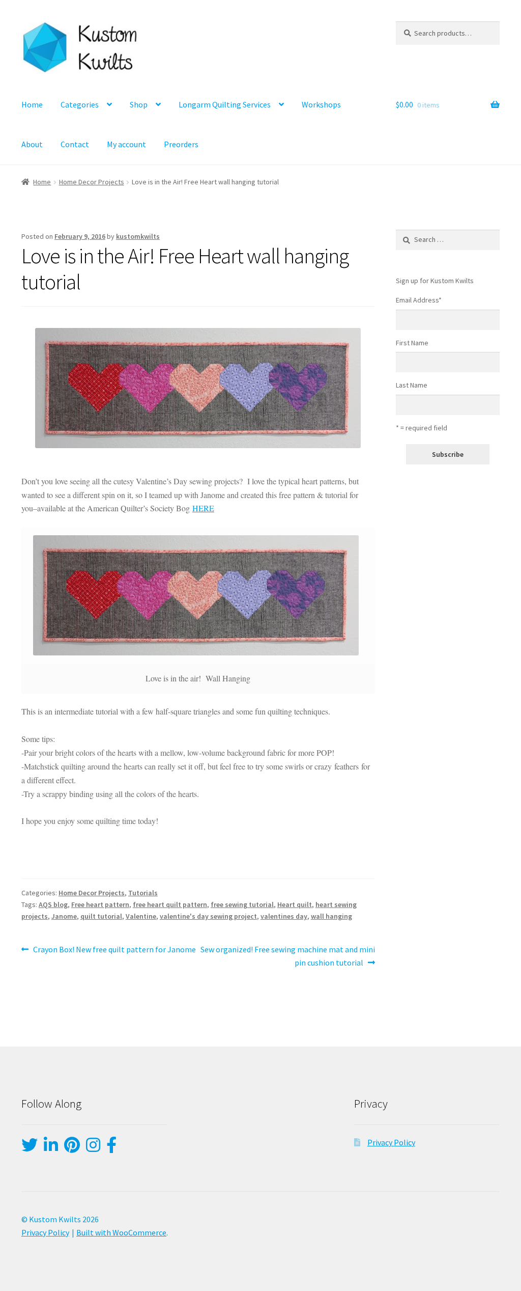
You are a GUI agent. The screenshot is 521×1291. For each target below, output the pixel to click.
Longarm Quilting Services (225, 104)
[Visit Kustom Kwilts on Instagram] (93, 1148)
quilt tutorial (101, 916)
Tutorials (143, 892)
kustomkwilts (138, 236)
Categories (80, 104)
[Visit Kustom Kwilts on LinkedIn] (51, 1148)
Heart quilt (294, 904)
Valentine (141, 916)
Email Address (419, 300)
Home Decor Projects (91, 181)
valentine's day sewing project (208, 916)
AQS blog (53, 904)
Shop (139, 104)
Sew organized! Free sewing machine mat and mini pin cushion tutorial (287, 956)
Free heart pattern (100, 904)
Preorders (181, 144)
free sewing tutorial (242, 904)
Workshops (321, 104)
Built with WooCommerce (121, 1232)
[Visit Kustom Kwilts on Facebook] (111, 1148)
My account (126, 144)
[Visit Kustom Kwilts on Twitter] (29, 1148)
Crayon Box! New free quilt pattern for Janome (114, 950)
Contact (75, 144)
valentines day (283, 916)
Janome (64, 916)
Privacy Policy (391, 1142)
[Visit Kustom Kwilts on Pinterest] (72, 1148)
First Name (412, 342)
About (32, 144)
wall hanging (331, 916)
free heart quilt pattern (170, 904)
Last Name (411, 385)
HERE (203, 508)
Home (32, 104)
